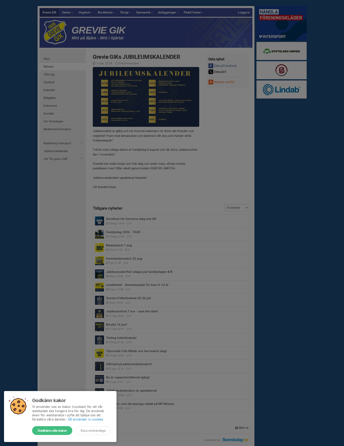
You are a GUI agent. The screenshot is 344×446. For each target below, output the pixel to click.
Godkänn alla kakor (52, 431)
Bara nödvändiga (93, 431)
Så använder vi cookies (85, 419)
